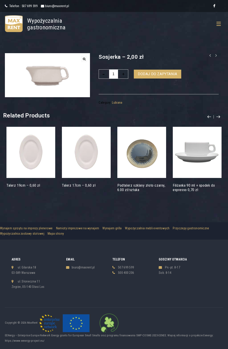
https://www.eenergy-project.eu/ (25, 340)
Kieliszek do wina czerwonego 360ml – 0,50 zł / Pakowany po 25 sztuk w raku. (210, 55)
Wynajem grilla (112, 228)
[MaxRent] (14, 23)
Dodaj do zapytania (157, 74)
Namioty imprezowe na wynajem (77, 228)
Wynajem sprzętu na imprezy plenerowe (26, 228)
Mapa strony (56, 233)
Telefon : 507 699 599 (23, 6)
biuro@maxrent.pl (57, 6)
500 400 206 (126, 272)
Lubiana (117, 102)
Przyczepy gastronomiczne (191, 228)
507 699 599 (126, 267)
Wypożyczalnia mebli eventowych (147, 228)
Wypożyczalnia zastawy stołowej (22, 233)
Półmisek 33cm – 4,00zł (215, 55)
